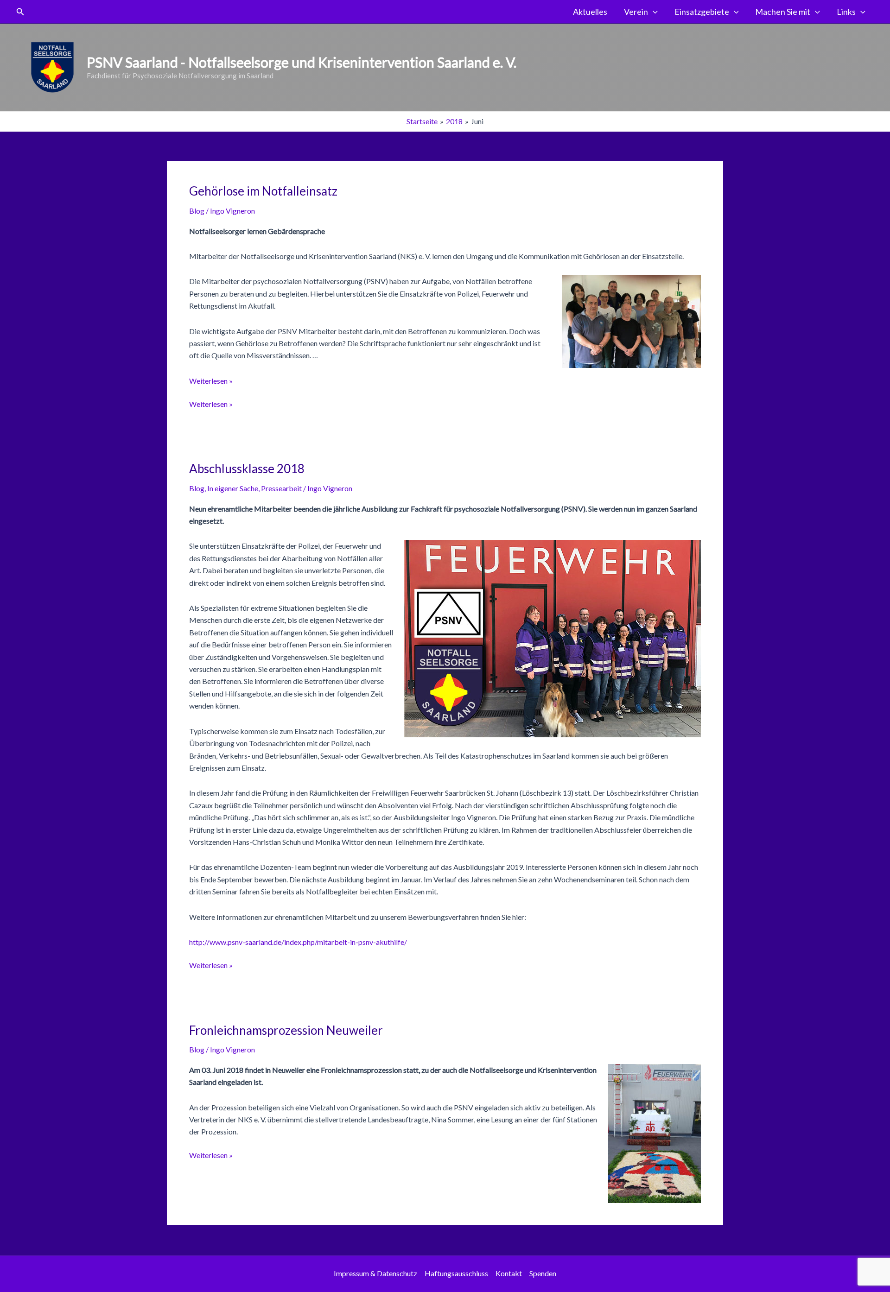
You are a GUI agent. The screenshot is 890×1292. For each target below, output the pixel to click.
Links (846, 11)
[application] (653, 11)
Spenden (542, 1273)
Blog (196, 210)
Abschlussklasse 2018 (247, 468)
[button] (20, 12)
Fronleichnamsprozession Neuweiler (286, 1030)
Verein (636, 11)
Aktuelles (590, 11)
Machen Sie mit (782, 11)
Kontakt (509, 1273)
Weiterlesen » (211, 380)
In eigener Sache (232, 488)
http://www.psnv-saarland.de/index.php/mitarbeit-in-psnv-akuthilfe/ (298, 941)
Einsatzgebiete (701, 11)
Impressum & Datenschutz (375, 1273)
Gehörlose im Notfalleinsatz (263, 191)
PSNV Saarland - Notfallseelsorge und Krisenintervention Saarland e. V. (301, 62)
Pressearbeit (281, 488)
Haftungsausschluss (456, 1273)
